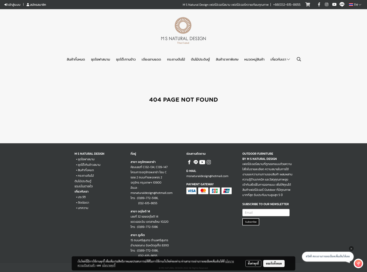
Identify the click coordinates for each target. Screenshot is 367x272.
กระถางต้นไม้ (176, 59)
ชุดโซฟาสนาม (100, 59)
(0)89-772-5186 (147, 198)
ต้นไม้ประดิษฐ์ (200, 59)
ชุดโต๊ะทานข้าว (126, 59)
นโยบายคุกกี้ (108, 265)
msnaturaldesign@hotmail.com (207, 176)
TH (356, 4)
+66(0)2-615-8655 (286, 4)
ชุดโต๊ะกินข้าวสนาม (89, 164)
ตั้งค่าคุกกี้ (253, 263)
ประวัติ (82, 197)
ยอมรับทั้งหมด (274, 263)
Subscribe (251, 222)
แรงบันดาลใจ (84, 186)
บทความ (83, 208)
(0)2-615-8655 (144, 203)
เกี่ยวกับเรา (278, 59)
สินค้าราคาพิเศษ (227, 59)
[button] (299, 59)
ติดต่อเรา (83, 202)
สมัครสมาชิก (37, 4)
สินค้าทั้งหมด (76, 59)
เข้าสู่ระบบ (13, 4)
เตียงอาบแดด (151, 59)
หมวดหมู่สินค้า (254, 59)
